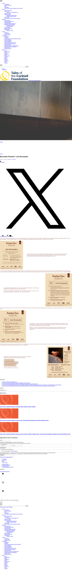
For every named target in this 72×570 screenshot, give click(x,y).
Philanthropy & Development (9, 24)
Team (5, 6)
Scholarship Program (10, 25)
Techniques (6, 60)
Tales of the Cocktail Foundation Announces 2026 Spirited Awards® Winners (16, 382)
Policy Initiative (7, 27)
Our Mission (6, 4)
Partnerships (6, 36)
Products (6, 58)
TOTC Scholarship (7, 40)
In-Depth (6, 56)
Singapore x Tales (10, 30)
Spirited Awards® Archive (11, 16)
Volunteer (6, 37)
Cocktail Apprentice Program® (10, 23)
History (5, 54)
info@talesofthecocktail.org (5, 471)
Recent (5, 50)
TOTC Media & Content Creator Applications (12, 38)
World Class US (7, 47)
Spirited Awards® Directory (12, 15)
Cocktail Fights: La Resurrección (10, 42)
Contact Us (6, 32)
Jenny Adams (14, 159)
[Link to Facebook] (10, 481)
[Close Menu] (1, 503)
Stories (3, 49)
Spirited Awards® (7, 14)
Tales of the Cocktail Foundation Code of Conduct (13, 8)
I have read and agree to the (9, 451)
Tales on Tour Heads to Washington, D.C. (9, 381)
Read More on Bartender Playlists (11, 362)
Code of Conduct (5, 464)
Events (3, 9)
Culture (5, 52)
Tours (5, 61)
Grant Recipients (10, 26)
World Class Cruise (7, 48)
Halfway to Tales (7, 13)
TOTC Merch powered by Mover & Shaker (12, 18)
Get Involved (4, 35)
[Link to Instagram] (10, 489)
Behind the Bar (7, 51)
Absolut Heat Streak (8, 41)
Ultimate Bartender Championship (10, 46)
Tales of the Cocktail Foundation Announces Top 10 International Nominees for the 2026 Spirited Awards (24, 420)
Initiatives (4, 19)
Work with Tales (7, 34)
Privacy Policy (7, 33)
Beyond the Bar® (7, 22)
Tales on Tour (6, 11)
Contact (3, 31)
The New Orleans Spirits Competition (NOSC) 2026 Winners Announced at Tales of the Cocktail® (20, 383)
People (5, 57)
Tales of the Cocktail (8, 10)
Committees (6, 7)
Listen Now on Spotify (9, 360)
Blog (3, 461)
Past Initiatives (7, 29)
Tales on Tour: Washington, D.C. (13, 12)
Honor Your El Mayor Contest (9, 43)
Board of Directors (7, 5)
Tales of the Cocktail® (6, 465)
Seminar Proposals (7, 39)
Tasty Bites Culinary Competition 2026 (11, 45)
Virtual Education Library (9, 21)
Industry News (7, 55)
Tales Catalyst (6, 17)
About (3, 3)
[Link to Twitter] (10, 498)
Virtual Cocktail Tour (8, 28)
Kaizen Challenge (7, 44)
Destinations (6, 53)
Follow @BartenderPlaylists (10, 365)
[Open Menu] (1, 1)
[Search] (1, 65)
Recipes (5, 59)
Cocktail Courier (7, 20)
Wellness (6, 62)
